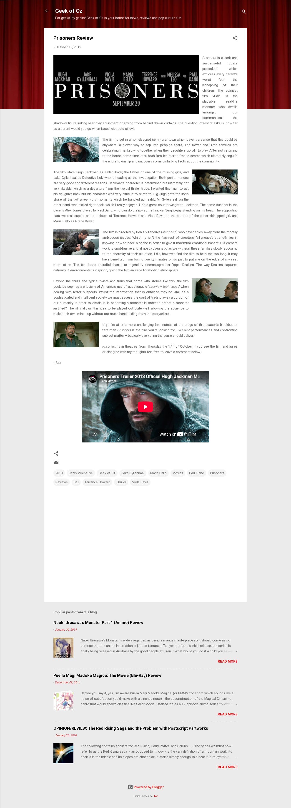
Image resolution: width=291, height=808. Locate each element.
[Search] (244, 12)
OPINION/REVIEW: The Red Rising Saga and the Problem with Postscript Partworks (130, 728)
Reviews (61, 482)
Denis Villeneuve (81, 473)
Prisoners (217, 473)
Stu (76, 482)
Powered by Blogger (148, 787)
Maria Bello (158, 473)
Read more (228, 661)
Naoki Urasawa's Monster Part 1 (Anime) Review (98, 622)
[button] (235, 38)
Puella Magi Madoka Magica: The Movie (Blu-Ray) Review (107, 675)
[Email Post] (56, 464)
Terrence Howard (97, 482)
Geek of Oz (69, 11)
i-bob (155, 796)
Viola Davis (140, 482)
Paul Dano (196, 473)
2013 (59, 473)
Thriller (121, 482)
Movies (178, 473)
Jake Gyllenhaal (132, 473)
